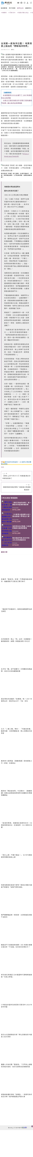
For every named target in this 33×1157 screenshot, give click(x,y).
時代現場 (12, 8)
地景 (2, 467)
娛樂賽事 (4, 8)
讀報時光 (28, 8)
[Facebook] (21, 2)
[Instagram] (24, 2)
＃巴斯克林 (11, 12)
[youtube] (18, 2)
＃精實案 (4, 12)
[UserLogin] (27, 2)
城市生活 (20, 8)
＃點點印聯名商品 (23, 12)
